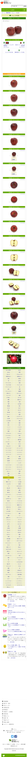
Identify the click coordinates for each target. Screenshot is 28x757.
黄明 (8, 431)
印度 (19, 389)
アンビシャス (19, 384)
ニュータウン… (19, 494)
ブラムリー (8, 519)
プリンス (8, 521)
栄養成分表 (6, 707)
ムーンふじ (20, 553)
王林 (19, 401)
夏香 (19, 490)
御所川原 (19, 439)
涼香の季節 (20, 574)
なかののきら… (19, 486)
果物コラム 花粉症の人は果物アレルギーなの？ (16, 635)
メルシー (19, 559)
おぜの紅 (19, 403)
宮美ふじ (8, 551)
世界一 (19, 473)
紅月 (19, 424)
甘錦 (19, 382)
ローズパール (19, 585)
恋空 (8, 422)
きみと (19, 412)
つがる (19, 479)
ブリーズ (19, 519)
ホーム (3, 13)
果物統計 (6, 709)
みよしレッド (19, 551)
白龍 (8, 496)
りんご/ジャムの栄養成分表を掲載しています (17, 631)
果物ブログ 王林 (12, 651)
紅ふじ (8, 532)
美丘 (19, 544)
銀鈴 (8, 416)
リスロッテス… (19, 572)
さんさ (19, 443)
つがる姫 (19, 481)
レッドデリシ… (19, 580)
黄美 (8, 401)
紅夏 (8, 526)
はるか (19, 498)
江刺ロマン (8, 393)
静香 (19, 446)
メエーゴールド (19, 557)
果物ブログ (6, 720)
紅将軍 (19, 528)
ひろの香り (8, 511)
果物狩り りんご (12, 604)
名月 (19, 555)
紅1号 (8, 523)
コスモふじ (20, 433)
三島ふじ (19, 547)
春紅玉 (8, 500)
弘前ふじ (19, 509)
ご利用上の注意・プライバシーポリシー (15, 730)
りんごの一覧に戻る (9, 52)
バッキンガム (19, 500)
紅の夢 (8, 418)
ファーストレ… (8, 513)
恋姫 (19, 422)
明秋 (8, 557)
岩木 (8, 389)
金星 (19, 414)
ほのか (8, 540)
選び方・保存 (7, 703)
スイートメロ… (8, 467)
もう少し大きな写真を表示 (14, 40)
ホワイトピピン (19, 540)
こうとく (8, 429)
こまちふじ (8, 437)
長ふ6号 (8, 488)
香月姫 (8, 405)
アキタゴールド (19, 374)
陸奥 (8, 553)
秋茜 (19, 372)
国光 (19, 435)
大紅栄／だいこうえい (14, 76)
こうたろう (20, 427)
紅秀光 (8, 528)
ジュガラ (19, 462)
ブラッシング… (19, 517)
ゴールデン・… (8, 441)
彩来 (8, 443)
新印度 (19, 458)
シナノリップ (8, 454)
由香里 (8, 570)
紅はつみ (19, 530)
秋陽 (19, 456)
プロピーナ (20, 521)
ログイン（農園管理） (9, 724)
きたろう (19, 410)
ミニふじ (19, 549)
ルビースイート (19, 578)
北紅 (8, 410)
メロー (8, 561)
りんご (13, 13)
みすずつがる (8, 549)
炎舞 (19, 395)
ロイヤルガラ (8, 585)
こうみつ (19, 429)
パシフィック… (8, 504)
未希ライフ (8, 547)
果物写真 (8, 13)
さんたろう (8, 446)
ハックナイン (19, 496)
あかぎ (19, 370)
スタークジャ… (8, 469)
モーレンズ (8, 566)
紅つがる (8, 530)
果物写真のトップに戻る (19, 52)
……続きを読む (11, 601)
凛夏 (8, 576)
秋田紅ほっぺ (19, 376)
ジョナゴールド (8, 464)
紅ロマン (8, 534)
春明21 (8, 458)
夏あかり (19, 488)
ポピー (19, 542)
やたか (19, 566)
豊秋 (19, 534)
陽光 (8, 572)
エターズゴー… (19, 393)
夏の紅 (8, 492)
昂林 (19, 431)
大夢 (8, 403)
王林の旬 (10, 610)
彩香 (19, 441)
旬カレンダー (7, 705)
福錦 (8, 515)
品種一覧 (6, 718)
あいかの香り (8, 370)
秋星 (8, 456)
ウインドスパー (8, 391)
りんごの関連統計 (12, 617)
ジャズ (8, 462)
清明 (19, 471)
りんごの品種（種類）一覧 (14, 645)
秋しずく (8, 374)
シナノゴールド (8, 448)
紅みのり (19, 532)
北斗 (19, 536)
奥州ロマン (20, 399)
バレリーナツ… (8, 502)
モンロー (19, 563)
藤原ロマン (8, 517)
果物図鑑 (6, 701)
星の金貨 (8, 538)
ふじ (19, 515)
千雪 (8, 479)
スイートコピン (19, 464)
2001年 (19, 492)
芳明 (8, 536)
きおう (19, 408)
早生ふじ (8, 587)
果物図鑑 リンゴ (12, 594)
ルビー (8, 578)
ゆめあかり (20, 570)
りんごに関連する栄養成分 (14, 629)
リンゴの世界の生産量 (13, 623)
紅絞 (19, 526)
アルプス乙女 (8, 384)
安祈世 (19, 378)
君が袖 (8, 412)
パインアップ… (19, 502)
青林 (8, 473)
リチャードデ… (8, 574)
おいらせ (19, 397)
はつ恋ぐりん (8, 498)
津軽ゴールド (8, 481)
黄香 (8, 399)
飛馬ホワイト (19, 504)
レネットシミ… (19, 582)
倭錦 (8, 568)
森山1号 (8, 563)
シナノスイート (19, 448)
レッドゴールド (8, 580)
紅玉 (8, 424)
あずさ (19, 380)
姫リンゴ (8, 509)
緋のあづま (8, 507)
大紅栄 (8, 477)
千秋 (8, 475)
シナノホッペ (19, 452)
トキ (8, 486)
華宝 (19, 405)
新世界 (8, 460)
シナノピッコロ (19, 450)
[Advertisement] (14, 63)
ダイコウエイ (6, 47)
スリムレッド (19, 469)
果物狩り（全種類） (8, 711)
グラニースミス (19, 418)
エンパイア (8, 395)
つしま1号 (8, 483)
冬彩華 (19, 483)
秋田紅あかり (8, 376)
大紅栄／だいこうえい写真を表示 (8, 45)
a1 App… (8, 397)
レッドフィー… (8, 582)
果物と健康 (6, 722)
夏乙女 (8, 490)
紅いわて (19, 523)
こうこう (8, 427)
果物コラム (6, 716)
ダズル (19, 477)
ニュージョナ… (8, 494)
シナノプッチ (8, 452)
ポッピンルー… (8, 542)
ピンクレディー (19, 511)
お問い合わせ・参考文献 (15, 732)
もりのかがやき (19, 561)
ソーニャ (19, 475)
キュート (8, 414)
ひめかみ (19, 507)
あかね (8, 372)
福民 (19, 513)
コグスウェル (8, 433)
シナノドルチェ (8, 450)
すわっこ (8, 471)
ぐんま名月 (8, 420)
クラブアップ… (19, 416)
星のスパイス (19, 538)
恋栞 (19, 420)
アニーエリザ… (8, 382)
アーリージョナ (8, 386)
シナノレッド (19, 454)
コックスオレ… (8, 435)
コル (8, 439)
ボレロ (8, 544)
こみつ (19, 437)
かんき (8, 408)
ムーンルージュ (8, 555)
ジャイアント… (19, 460)
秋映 (8, 378)
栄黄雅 (19, 391)
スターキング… (19, 467)
